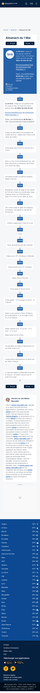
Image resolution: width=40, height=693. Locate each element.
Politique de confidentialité (12, 677)
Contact (6, 645)
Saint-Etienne (6, 625)
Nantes (4, 598)
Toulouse (4, 636)
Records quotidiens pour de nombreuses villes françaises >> (24, 67)
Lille (2, 576)
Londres (4, 580)
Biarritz (4, 531)
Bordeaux (4, 535)
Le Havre (4, 572)
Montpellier (5, 595)
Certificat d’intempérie (11, 648)
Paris (3, 610)
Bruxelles (4, 539)
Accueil (5, 30)
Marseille (4, 587)
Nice (3, 602)
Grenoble (4, 569)
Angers (4, 524)
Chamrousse (5, 550)
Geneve (4, 565)
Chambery (5, 546)
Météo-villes (7, 651)
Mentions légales (9, 675)
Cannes (4, 543)
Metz (3, 591)
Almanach (14, 30)
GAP (3, 561)
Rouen (3, 621)
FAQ (4, 654)
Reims (3, 613)
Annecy (4, 528)
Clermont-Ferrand (7, 554)
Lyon (3, 584)
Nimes (3, 606)
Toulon (4, 632)
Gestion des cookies (10, 680)
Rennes (4, 617)
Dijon (3, 557)
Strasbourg (5, 628)
